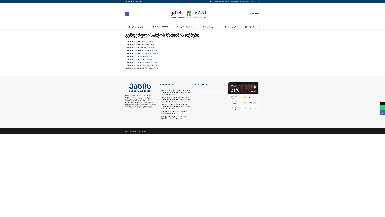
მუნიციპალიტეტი (138, 27)
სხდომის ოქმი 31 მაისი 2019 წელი (140, 59)
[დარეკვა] (382, 107)
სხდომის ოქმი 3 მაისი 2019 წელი (140, 56)
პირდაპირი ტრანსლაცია (222, 2)
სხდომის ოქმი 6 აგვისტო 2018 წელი (141, 47)
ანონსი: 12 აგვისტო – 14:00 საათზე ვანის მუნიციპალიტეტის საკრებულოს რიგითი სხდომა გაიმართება (175, 92)
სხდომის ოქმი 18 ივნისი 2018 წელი (141, 41)
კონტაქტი (251, 27)
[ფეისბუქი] (382, 112)
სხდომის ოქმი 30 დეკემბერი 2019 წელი (142, 65)
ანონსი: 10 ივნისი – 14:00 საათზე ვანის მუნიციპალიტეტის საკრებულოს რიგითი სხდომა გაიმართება (175, 106)
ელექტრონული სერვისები (239, 2)
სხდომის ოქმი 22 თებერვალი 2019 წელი (143, 53)
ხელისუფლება (210, 27)
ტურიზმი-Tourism (161, 27)
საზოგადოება (232, 27)
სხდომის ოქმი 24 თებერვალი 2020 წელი (143, 68)
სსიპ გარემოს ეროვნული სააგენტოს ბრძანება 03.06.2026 (174, 112)
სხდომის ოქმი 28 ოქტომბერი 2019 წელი (143, 62)
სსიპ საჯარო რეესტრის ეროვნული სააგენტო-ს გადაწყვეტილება (173, 117)
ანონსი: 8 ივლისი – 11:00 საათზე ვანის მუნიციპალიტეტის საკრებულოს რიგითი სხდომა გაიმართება (175, 99)
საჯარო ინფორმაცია (186, 27)
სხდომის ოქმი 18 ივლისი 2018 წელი (141, 44)
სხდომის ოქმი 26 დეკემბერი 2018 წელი (142, 50)
